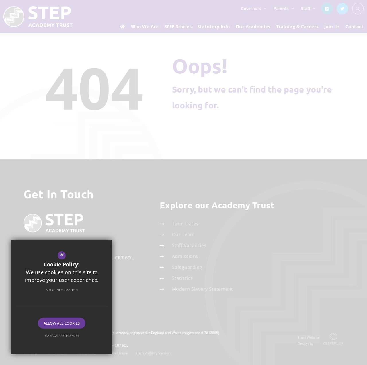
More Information (62, 290)
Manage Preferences (61, 335)
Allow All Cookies (62, 323)
